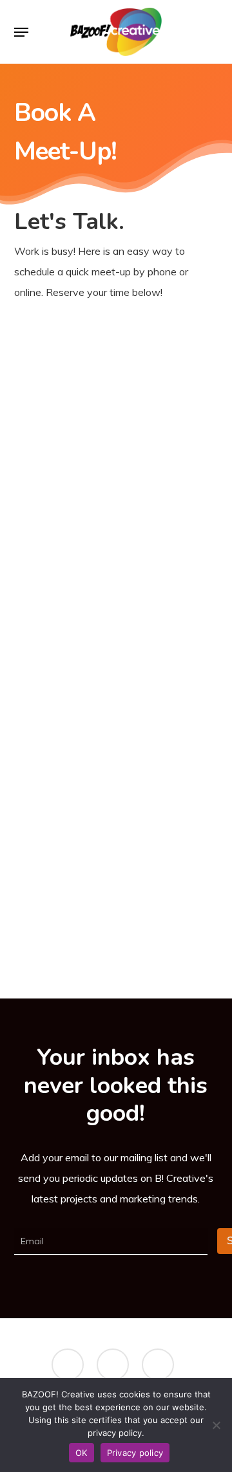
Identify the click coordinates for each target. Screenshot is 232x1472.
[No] (215, 1425)
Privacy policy (135, 1453)
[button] (21, 32)
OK (81, 1453)
